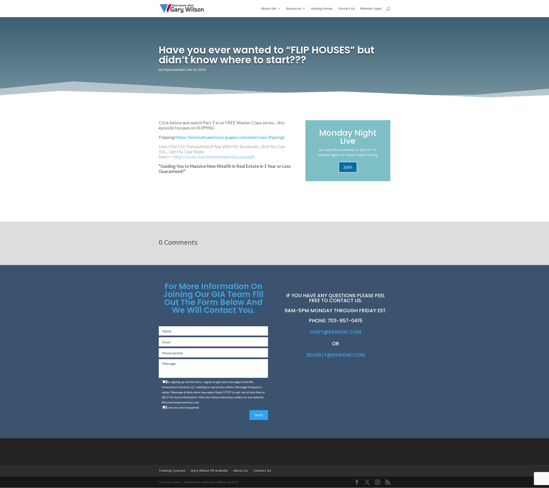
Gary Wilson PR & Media (209, 470)
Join (347, 167)
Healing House (321, 9)
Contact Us (346, 9)
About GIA (268, 9)
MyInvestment (174, 69)
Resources (293, 9)
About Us (240, 470)
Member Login (371, 9)
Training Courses (172, 470)
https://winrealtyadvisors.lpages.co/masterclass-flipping (229, 137)
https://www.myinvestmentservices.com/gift (214, 156)
